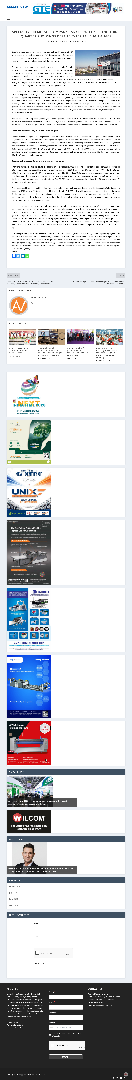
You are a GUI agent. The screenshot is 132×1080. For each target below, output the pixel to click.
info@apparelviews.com (103, 1005)
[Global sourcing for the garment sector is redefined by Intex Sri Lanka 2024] (80, 337)
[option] (42, 791)
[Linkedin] (23, 256)
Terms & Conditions (15, 1025)
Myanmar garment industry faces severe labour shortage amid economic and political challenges (107, 353)
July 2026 (13, 892)
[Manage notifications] (126, 1074)
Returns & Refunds (14, 1028)
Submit (66, 1056)
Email (36, 936)
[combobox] (52, 1027)
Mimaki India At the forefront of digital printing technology (35, 871)
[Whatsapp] (27, 256)
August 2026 (14, 886)
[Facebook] (14, 256)
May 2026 (13, 905)
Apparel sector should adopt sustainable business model (19, 350)
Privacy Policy (12, 1022)
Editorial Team (61, 41)
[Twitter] (18, 256)
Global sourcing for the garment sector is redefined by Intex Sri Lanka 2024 (78, 351)
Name (36, 923)
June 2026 (13, 899)
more (29, 1016)
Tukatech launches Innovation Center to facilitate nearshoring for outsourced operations (50, 351)
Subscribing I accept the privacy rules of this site (66, 1034)
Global (83, 41)
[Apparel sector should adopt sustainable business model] (22, 337)
